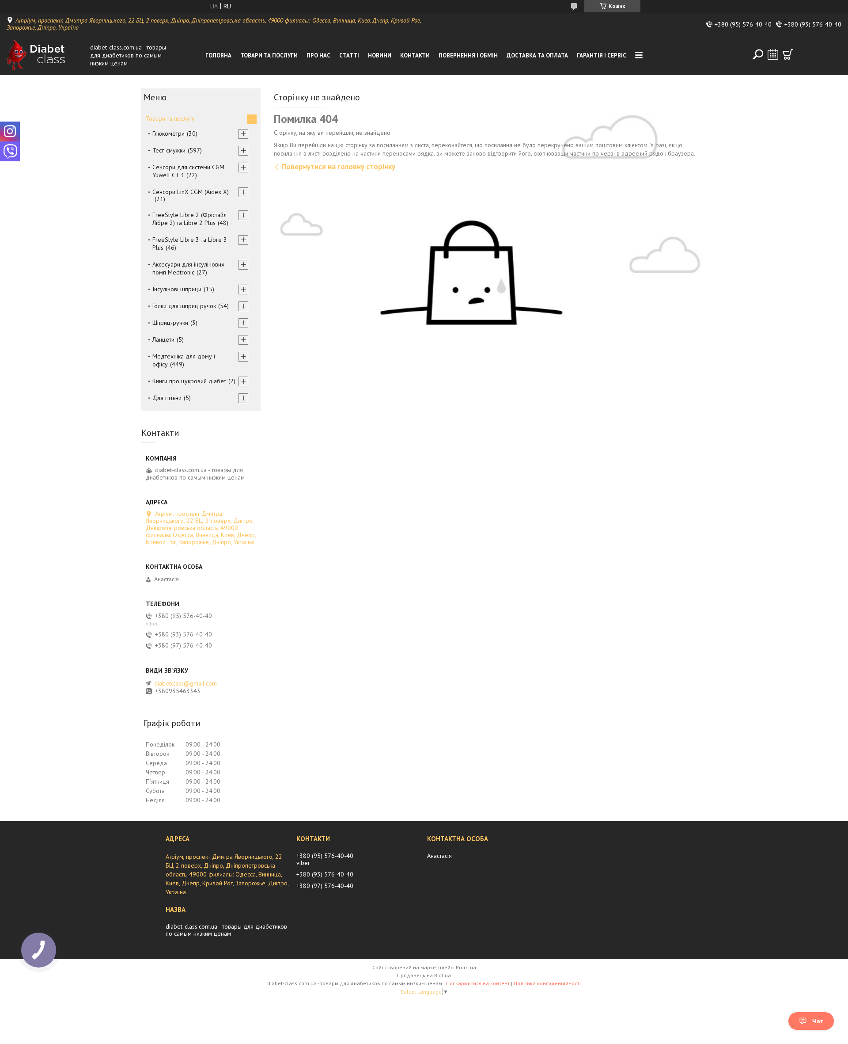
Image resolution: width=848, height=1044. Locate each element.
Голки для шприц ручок (184, 306)
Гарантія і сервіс (601, 55)
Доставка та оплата (537, 55)
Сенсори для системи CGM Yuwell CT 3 (188, 171)
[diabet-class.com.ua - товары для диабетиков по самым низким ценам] (46, 55)
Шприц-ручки (170, 323)
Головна (218, 55)
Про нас (318, 55)
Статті (349, 55)
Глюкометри (168, 133)
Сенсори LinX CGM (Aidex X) (190, 192)
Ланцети (163, 339)
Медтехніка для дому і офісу (183, 360)
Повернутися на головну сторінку (338, 166)
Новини (379, 55)
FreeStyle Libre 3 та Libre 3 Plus (189, 243)
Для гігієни (167, 398)
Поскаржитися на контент (478, 983)
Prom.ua (466, 967)
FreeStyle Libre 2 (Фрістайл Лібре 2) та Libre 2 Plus (189, 219)
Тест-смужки (169, 150)
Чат (817, 1021)
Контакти (415, 55)
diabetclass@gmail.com (185, 683)
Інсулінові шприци (176, 289)
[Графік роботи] (773, 54)
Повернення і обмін (468, 55)
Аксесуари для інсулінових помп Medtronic (188, 268)
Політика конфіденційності (547, 983)
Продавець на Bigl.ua (424, 975)
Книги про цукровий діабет (189, 381)
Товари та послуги (269, 55)
